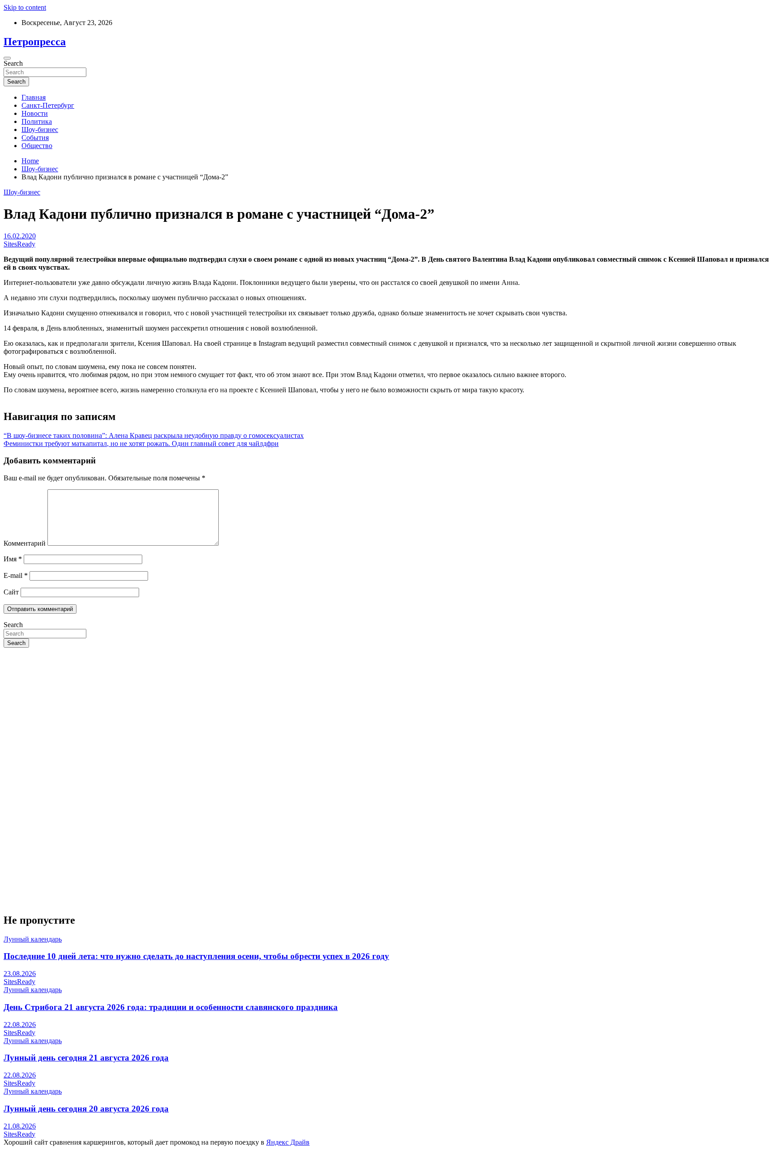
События (35, 137)
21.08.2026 (20, 1126)
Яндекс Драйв (288, 1142)
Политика (36, 121)
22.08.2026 (20, 1024)
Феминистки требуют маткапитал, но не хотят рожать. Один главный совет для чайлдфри (141, 443)
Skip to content (25, 7)
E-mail (16, 575)
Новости (34, 113)
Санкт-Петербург (47, 105)
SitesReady (19, 244)
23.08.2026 (20, 973)
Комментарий (25, 543)
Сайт (11, 592)
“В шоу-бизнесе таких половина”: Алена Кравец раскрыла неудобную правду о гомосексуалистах (154, 435)
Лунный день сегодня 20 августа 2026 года (86, 1108)
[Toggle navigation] (7, 58)
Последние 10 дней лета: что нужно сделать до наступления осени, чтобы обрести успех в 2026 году (196, 956)
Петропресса (35, 41)
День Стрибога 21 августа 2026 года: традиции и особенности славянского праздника (171, 1007)
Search (13, 63)
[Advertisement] (272, 717)
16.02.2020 (20, 236)
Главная (33, 97)
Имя (13, 559)
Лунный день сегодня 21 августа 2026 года (86, 1057)
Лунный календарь (33, 939)
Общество (36, 145)
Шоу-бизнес (39, 129)
